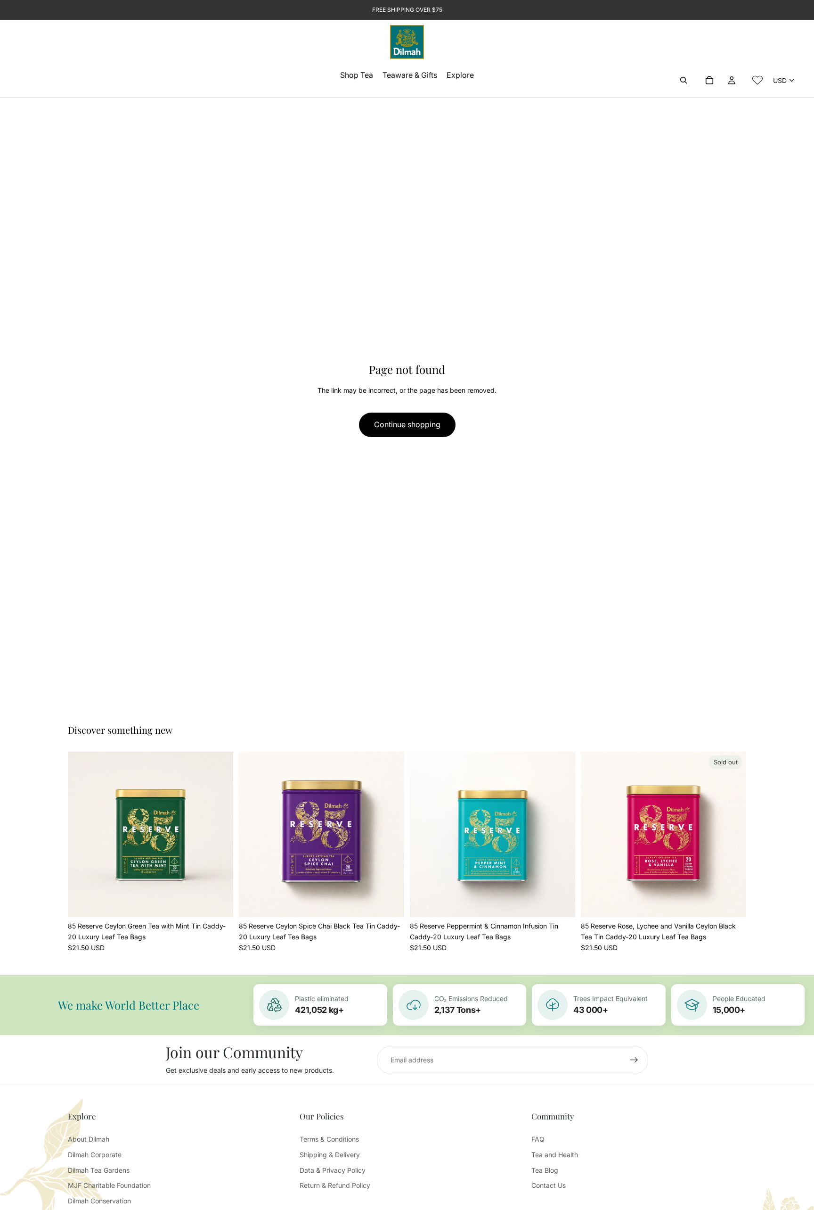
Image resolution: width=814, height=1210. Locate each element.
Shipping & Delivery (330, 1155)
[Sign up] (634, 1060)
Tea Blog (544, 1170)
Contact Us (548, 1185)
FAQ (538, 1139)
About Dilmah (88, 1139)
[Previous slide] (82, 834)
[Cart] (709, 80)
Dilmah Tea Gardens (99, 1170)
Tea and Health (554, 1155)
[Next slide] (219, 834)
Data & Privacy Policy (333, 1170)
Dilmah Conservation (99, 1201)
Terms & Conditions (329, 1139)
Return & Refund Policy (335, 1185)
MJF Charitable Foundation (109, 1185)
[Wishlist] (757, 80)
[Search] (683, 80)
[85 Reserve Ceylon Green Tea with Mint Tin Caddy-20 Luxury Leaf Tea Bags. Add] (218, 902)
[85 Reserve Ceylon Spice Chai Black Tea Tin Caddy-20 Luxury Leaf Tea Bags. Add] (389, 902)
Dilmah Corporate (95, 1155)
